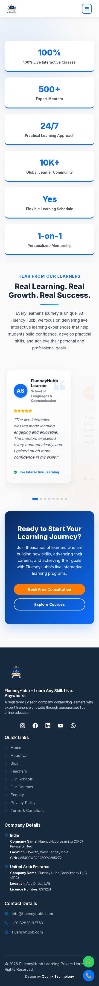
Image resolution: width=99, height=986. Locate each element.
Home (15, 747)
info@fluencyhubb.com (32, 913)
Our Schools (21, 779)
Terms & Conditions (26, 810)
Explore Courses (49, 604)
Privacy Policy (22, 802)
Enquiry (16, 794)
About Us (18, 755)
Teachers (18, 771)
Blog (13, 763)
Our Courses (21, 787)
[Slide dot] (35, 499)
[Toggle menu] (87, 9)
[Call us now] (88, 975)
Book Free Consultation (49, 589)
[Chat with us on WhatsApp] (88, 962)
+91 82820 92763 (27, 923)
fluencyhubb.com (27, 932)
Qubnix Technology (58, 976)
